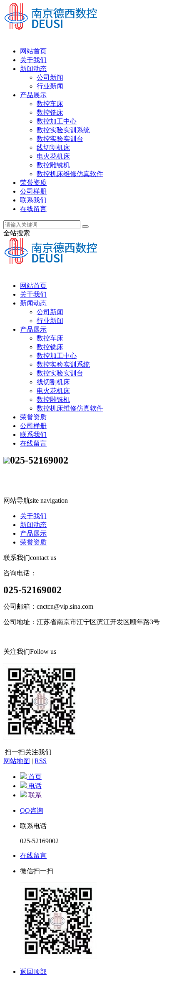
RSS (41, 760)
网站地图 (16, 760)
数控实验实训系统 (63, 130)
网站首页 (33, 51)
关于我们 (33, 59)
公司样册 (33, 191)
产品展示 (33, 94)
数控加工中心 (57, 121)
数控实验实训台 (60, 138)
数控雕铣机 (53, 165)
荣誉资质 (33, 182)
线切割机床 (53, 147)
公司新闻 (50, 77)
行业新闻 (50, 86)
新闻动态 (33, 68)
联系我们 (33, 200)
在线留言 (33, 208)
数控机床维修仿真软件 (70, 173)
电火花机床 (53, 156)
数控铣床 (50, 112)
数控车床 (50, 103)
